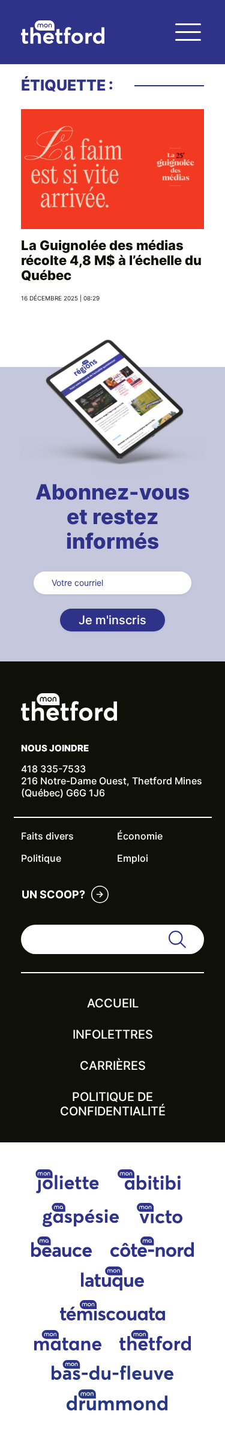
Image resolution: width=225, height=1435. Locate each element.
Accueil (113, 1003)
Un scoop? (53, 894)
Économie (140, 836)
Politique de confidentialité (113, 1104)
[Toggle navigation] (188, 32)
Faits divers (47, 836)
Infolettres (113, 1034)
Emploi (132, 858)
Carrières (113, 1065)
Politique (41, 858)
